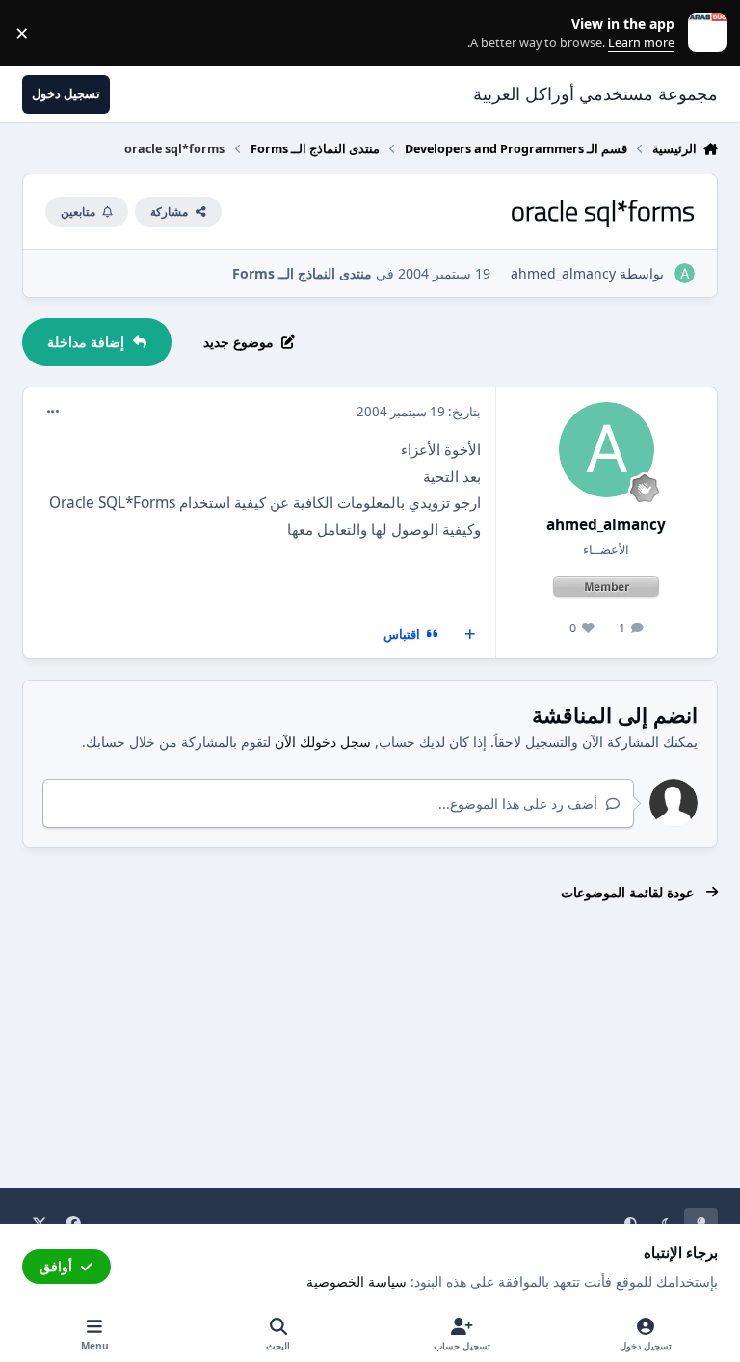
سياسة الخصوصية (356, 1281)
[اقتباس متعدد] (470, 635)
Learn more (703, 33)
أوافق (56, 1266)
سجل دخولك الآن (323, 742)
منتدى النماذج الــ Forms (302, 273)
